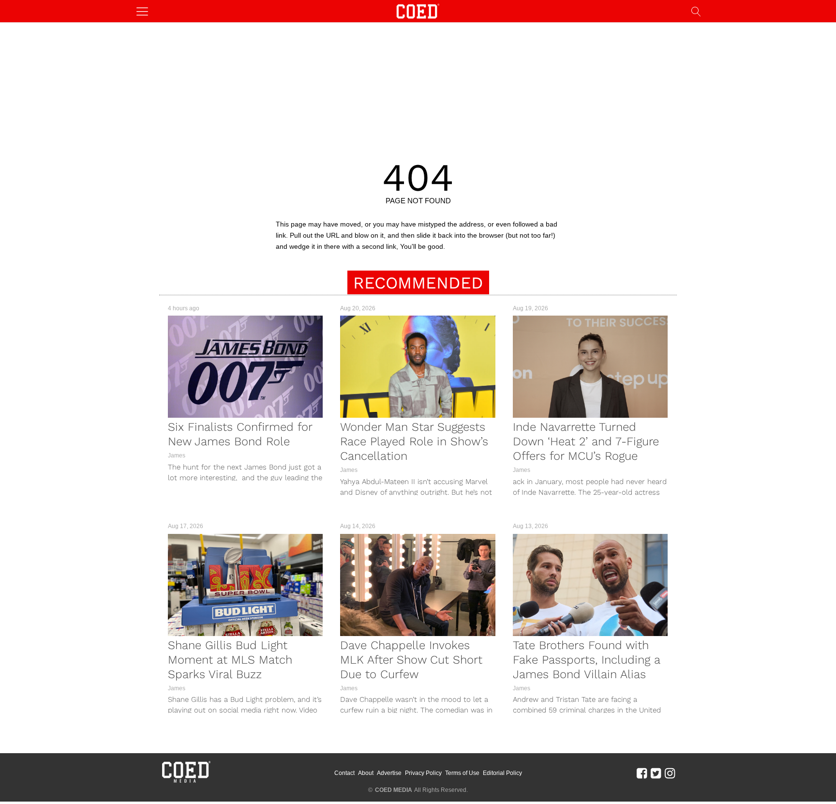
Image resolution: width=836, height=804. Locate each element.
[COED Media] (185, 781)
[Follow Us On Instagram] (670, 773)
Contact (344, 773)
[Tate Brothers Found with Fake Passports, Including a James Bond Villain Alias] (590, 585)
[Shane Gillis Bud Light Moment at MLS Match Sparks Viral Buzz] (245, 585)
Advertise (389, 773)
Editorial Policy (502, 773)
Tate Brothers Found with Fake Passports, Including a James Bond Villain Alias (586, 659)
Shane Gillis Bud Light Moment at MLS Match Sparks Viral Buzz (230, 659)
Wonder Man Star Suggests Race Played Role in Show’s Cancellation (414, 441)
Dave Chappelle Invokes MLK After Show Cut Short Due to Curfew (411, 659)
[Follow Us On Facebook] (642, 773)
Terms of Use (462, 773)
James (176, 455)
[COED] (418, 10)
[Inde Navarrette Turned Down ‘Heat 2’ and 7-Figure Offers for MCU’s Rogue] (590, 367)
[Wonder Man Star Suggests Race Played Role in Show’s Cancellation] (417, 367)
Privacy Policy (423, 773)
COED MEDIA (393, 790)
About (365, 773)
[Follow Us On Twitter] (656, 773)
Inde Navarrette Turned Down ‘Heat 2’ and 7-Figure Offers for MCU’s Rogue (586, 441)
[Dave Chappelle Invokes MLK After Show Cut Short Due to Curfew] (417, 585)
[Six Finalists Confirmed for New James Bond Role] (245, 367)
